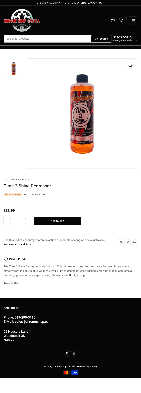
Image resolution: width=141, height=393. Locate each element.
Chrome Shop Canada (64, 366)
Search (104, 38)
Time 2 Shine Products (16, 179)
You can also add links (17, 244)
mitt (68, 275)
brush (56, 275)
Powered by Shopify (87, 366)
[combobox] (57, 39)
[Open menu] (133, 20)
